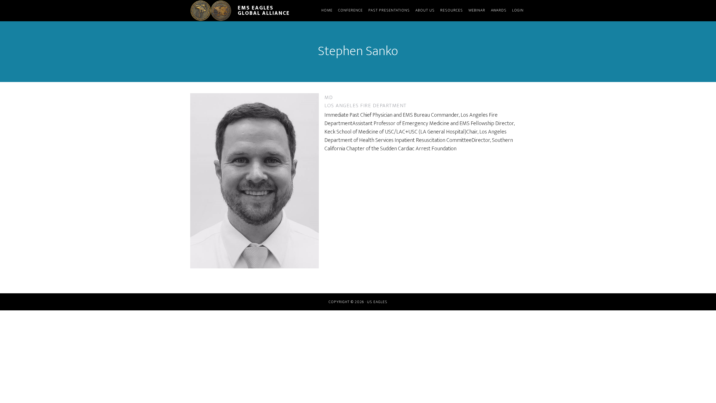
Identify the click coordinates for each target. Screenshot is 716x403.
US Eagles (377, 302)
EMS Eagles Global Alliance (264, 10)
